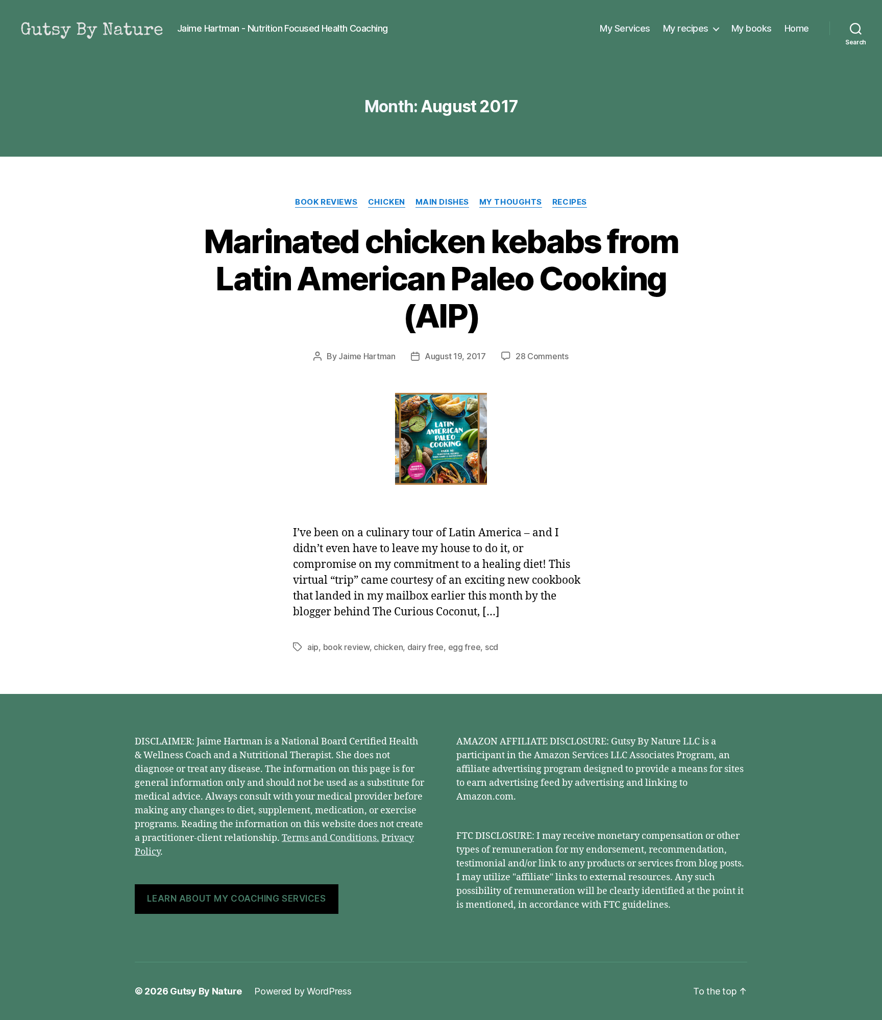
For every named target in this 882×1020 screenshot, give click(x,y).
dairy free (425, 647)
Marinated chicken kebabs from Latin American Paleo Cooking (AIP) (441, 278)
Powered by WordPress (303, 991)
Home (797, 28)
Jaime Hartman (367, 356)
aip (312, 647)
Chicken (386, 202)
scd (491, 647)
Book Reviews (326, 202)
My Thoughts (510, 202)
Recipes (569, 202)
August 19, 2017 (455, 356)
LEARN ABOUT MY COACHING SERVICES (236, 898)
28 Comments (542, 356)
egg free (464, 647)
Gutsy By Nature (206, 991)
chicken (388, 647)
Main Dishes (442, 202)
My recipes (685, 28)
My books (751, 28)
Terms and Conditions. (330, 838)
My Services (625, 28)
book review (346, 647)
